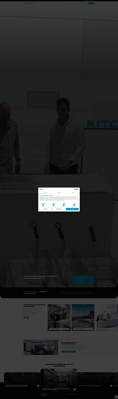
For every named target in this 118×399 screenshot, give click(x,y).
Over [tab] (73, 192)
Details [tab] (59, 192)
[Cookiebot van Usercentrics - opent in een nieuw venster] (75, 189)
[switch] (54, 205)
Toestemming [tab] (45, 192)
